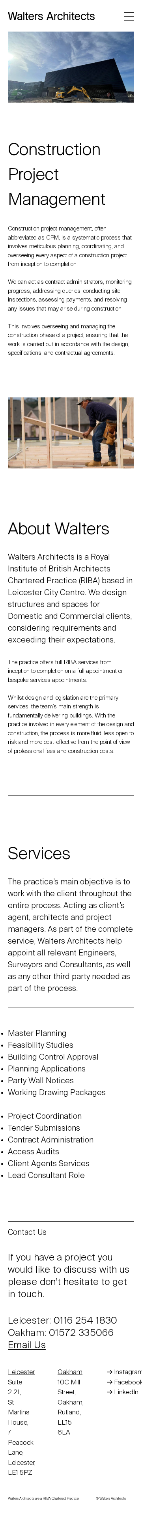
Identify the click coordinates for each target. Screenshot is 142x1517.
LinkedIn (126, 1392)
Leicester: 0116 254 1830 (63, 1321)
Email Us (27, 1345)
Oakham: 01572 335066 (61, 1333)
